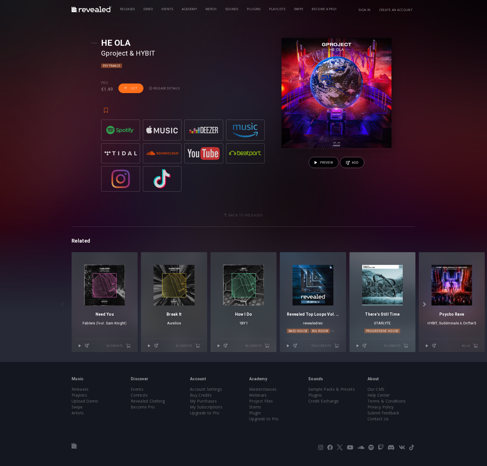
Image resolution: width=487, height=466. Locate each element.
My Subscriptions (206, 407)
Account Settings (206, 389)
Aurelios (174, 323)
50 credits (115, 345)
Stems (255, 407)
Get (134, 88)
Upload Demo (85, 401)
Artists (78, 413)
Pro (104, 83)
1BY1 (243, 323)
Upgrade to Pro (204, 413)
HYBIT (145, 53)
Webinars (258, 395)
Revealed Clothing (148, 401)
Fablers (89, 323)
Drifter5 (469, 323)
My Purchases (203, 401)
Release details (166, 88)
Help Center (379, 395)
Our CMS (376, 389)
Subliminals (449, 323)
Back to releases (246, 215)
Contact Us (378, 418)
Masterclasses (262, 389)
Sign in (364, 10)
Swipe (299, 9)
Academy (189, 9)
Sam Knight (115, 323)
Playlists (277, 9)
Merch (211, 9)
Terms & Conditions (387, 401)
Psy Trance (111, 66)
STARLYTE (382, 323)
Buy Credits (201, 395)
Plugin (255, 413)
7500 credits (321, 345)
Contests (139, 395)
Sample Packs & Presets (331, 389)
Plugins (254, 9)
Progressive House (382, 331)
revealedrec (313, 323)
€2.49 (466, 345)
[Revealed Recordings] (92, 9)
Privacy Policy (380, 407)
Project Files (261, 401)
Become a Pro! (324, 9)
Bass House (298, 331)
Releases (127, 9)
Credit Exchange (323, 401)
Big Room (320, 331)
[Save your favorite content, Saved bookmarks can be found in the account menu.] (106, 108)
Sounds (231, 9)
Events (167, 9)
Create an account (396, 10)
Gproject (114, 53)
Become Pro (143, 407)
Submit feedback (383, 413)
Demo (148, 9)
